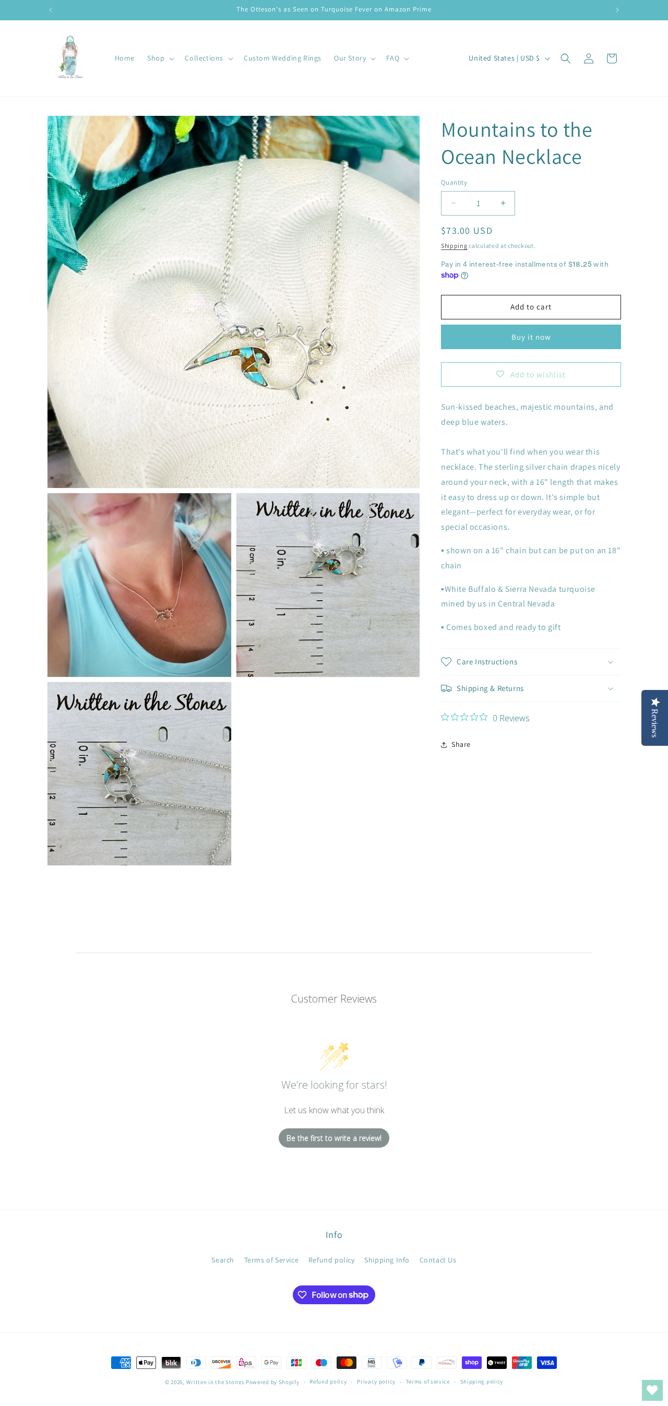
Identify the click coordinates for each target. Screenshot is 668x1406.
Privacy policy (376, 1381)
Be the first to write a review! (334, 1138)
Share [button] (461, 744)
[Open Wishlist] (652, 1390)
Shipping (454, 245)
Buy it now (531, 337)
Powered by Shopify (273, 1382)
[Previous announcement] (50, 10)
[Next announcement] (617, 10)
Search (222, 1260)
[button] (159, 58)
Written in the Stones (215, 1382)
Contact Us (438, 1260)
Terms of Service (271, 1260)
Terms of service (428, 1381)
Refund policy (331, 1260)
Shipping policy (482, 1381)
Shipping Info (387, 1260)
